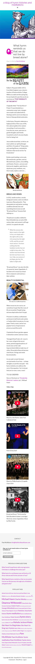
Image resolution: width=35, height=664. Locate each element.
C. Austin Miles (28, 596)
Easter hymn (16, 606)
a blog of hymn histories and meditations (17, 3)
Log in (24, 659)
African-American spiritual (16, 593)
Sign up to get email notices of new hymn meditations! (15, 549)
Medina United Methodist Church (11, 634)
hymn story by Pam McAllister (10, 619)
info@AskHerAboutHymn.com (20, 542)
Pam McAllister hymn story (20, 640)
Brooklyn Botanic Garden (18, 596)
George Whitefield (8, 608)
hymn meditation (14, 613)
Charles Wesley (20, 599)
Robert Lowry (5, 645)
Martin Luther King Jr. (18, 630)
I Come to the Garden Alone (24, 619)
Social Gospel (26, 645)
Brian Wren (8, 596)
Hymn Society (15, 617)
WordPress (19, 659)
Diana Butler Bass (27, 603)
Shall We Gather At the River (15, 645)
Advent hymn (5, 593)
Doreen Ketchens (6, 606)
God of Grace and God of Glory (22, 608)
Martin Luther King (25, 628)
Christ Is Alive (29, 599)
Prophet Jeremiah (26, 642)
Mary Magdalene (28, 630)
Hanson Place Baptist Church (10, 610)
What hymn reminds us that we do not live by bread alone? (20, 51)
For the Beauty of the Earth (25, 606)
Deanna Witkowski (12, 602)
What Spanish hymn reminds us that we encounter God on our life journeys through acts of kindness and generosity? (17, 581)
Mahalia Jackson (20, 622)
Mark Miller (17, 628)
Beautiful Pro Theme (20, 657)
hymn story (25, 616)
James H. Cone (9, 622)
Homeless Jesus (23, 611)
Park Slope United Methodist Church (11, 642)
